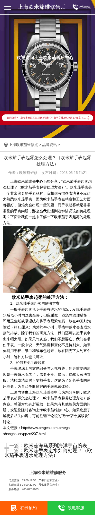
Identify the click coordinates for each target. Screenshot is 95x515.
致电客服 (76, 508)
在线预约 (28, 508)
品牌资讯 (49, 145)
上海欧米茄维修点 (23, 145)
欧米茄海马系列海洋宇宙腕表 (55, 445)
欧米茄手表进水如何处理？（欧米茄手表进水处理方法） (48, 453)
